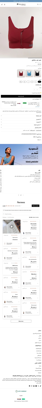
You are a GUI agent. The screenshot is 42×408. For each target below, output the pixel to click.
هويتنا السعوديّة (38, 368)
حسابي (40, 340)
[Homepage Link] (21, 4)
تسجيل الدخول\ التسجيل (37, 333)
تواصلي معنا (39, 353)
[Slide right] (0, 33)
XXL (21, 82)
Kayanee (23, 401)
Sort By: (30, 217)
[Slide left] (41, 33)
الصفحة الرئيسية (38, 130)
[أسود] (37, 73)
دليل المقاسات (38, 84)
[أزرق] (29, 73)
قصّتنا (40, 366)
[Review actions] (19, 235)
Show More (32, 244)
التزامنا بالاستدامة (38, 370)
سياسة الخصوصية (38, 357)
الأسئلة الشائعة (38, 348)
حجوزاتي (39, 338)
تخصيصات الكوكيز (38, 342)
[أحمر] (21, 73)
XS (39, 82)
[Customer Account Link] (4, 4)
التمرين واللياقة (32, 130)
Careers (39, 372)
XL (24, 82)
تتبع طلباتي (39, 355)
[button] (37, 4)
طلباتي (40, 335)
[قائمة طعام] (40, 4)
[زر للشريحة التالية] (18, 195)
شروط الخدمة (39, 360)
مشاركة (39, 139)
